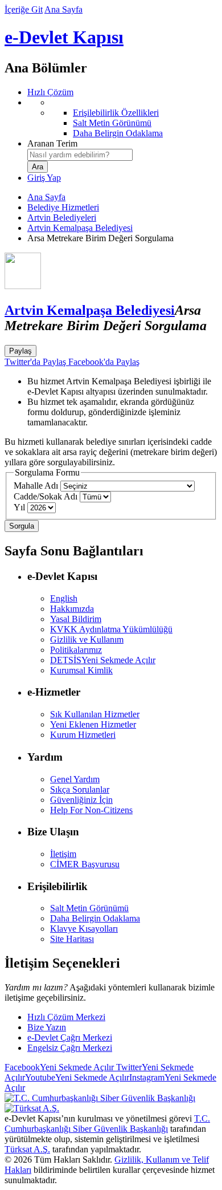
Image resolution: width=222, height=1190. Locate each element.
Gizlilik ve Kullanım (87, 639)
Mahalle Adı (36, 485)
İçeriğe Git (24, 9)
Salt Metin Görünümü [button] (89, 908)
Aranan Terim (52, 143)
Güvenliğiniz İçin (81, 800)
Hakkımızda (72, 609)
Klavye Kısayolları (84, 928)
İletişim (63, 854)
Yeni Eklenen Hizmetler (93, 724)
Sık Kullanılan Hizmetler (94, 714)
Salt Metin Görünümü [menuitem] (112, 123)
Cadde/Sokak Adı (45, 496)
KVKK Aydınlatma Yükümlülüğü (111, 629)
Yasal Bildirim (75, 619)
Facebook (59, 1067)
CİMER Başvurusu (85, 864)
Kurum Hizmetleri (83, 735)
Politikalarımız (76, 650)
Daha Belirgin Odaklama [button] (95, 918)
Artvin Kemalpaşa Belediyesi (80, 228)
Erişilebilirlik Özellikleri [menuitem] (116, 112)
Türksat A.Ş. (27, 1149)
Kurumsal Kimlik (81, 670)
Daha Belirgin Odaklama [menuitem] (118, 133)
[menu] (122, 118)
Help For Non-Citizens (91, 810)
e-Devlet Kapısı (64, 37)
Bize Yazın (46, 1027)
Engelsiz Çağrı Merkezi (69, 1048)
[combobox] (80, 155)
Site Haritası (72, 939)
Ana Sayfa (63, 9)
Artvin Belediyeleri (61, 217)
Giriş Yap (44, 177)
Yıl (19, 507)
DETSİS (102, 660)
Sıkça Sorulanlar (79, 789)
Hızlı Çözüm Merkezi (66, 1017)
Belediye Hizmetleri (63, 207)
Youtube (77, 1077)
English (63, 598)
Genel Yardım (75, 779)
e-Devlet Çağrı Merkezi (69, 1037)
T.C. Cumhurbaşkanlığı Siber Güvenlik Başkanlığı (107, 1124)
